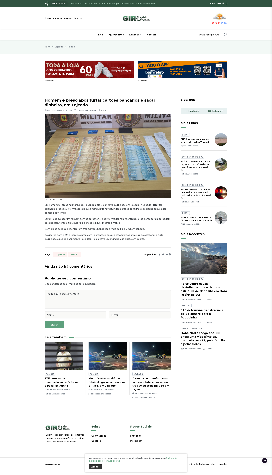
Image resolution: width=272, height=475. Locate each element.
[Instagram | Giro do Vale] (226, 3)
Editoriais (134, 34)
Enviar (54, 325)
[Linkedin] (167, 254)
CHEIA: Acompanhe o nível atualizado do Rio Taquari (195, 140)
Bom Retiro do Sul (192, 157)
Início (100, 34)
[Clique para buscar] (225, 34)
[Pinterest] (170, 254)
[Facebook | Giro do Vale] (223, 3)
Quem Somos (116, 34)
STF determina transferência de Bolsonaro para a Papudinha (63, 382)
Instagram (136, 440)
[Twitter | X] (163, 254)
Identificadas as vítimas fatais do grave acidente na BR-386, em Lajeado (107, 382)
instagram (217, 111)
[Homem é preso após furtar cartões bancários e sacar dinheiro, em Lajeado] (108, 156)
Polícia (71, 46)
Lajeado (59, 46)
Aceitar (95, 466)
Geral (185, 135)
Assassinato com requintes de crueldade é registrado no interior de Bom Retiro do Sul (113, 3)
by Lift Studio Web (52, 465)
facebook (193, 111)
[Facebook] (160, 254)
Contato (151, 34)
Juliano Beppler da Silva (61, 110)
